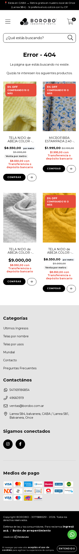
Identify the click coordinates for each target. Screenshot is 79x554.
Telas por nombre (16, 336)
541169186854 (19, 390)
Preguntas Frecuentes (19, 368)
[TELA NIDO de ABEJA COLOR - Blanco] (31, 281)
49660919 (16, 398)
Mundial (9, 352)
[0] (70, 23)
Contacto (10, 360)
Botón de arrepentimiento (32, 530)
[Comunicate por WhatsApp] (72, 534)
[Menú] (8, 22)
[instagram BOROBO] (8, 444)
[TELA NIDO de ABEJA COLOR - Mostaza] (71, 288)
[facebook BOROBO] (20, 444)
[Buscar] (70, 38)
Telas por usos (13, 344)
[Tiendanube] (16, 537)
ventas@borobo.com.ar (26, 406)
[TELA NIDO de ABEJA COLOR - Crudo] (31, 177)
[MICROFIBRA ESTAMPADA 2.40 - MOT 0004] (71, 169)
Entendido (67, 548)
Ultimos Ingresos (15, 328)
